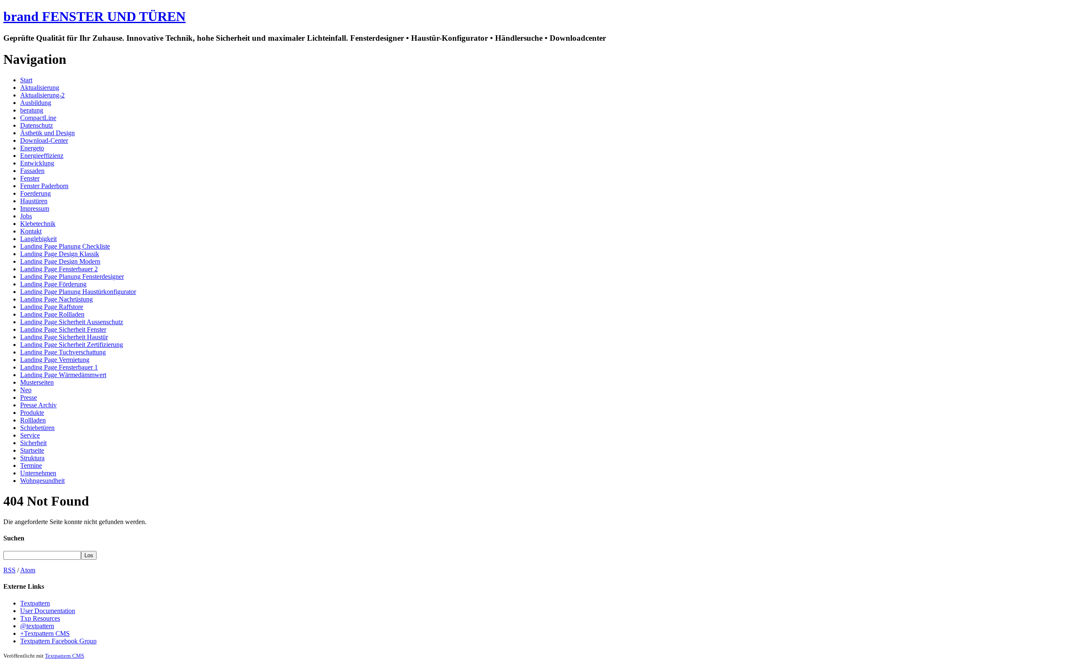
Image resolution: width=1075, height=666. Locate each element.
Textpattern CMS (64, 656)
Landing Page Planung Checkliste (65, 246)
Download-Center (44, 140)
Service (30, 435)
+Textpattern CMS (45, 633)
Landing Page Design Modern (60, 261)
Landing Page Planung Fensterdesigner (72, 276)
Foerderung (35, 193)
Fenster (29, 178)
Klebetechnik (37, 223)
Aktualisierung (39, 87)
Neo (25, 389)
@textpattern (37, 625)
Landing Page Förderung (53, 284)
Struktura (32, 457)
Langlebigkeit (38, 238)
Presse (28, 397)
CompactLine (38, 117)
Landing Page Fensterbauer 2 (59, 269)
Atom (27, 570)
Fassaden (32, 170)
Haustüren (33, 201)
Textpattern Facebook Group (58, 641)
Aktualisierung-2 (42, 95)
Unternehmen (38, 473)
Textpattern (35, 603)
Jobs (26, 216)
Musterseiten (37, 382)
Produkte (32, 412)
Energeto (32, 148)
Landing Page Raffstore (51, 306)
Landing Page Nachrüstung (56, 299)
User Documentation (47, 610)
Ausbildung (35, 102)
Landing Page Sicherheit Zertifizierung (71, 344)
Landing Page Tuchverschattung (63, 352)
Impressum (34, 208)
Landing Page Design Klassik (59, 253)
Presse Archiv (38, 405)
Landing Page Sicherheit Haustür (64, 337)
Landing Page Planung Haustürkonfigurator (78, 291)
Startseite (32, 450)
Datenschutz (36, 125)
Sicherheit (33, 442)
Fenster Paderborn (44, 185)
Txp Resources (40, 618)
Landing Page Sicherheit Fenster (63, 329)
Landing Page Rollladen (52, 314)
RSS (9, 570)
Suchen (13, 538)
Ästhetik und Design (47, 132)
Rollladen (33, 420)
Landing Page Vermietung (54, 359)
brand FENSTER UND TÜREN (94, 16)
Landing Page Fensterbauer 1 (59, 367)
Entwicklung (37, 163)
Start (26, 80)
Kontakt (31, 231)
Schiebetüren (37, 427)
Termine (31, 465)
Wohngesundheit (42, 480)
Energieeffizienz (41, 155)
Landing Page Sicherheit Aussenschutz (71, 321)
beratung (31, 110)
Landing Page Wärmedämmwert (63, 374)
